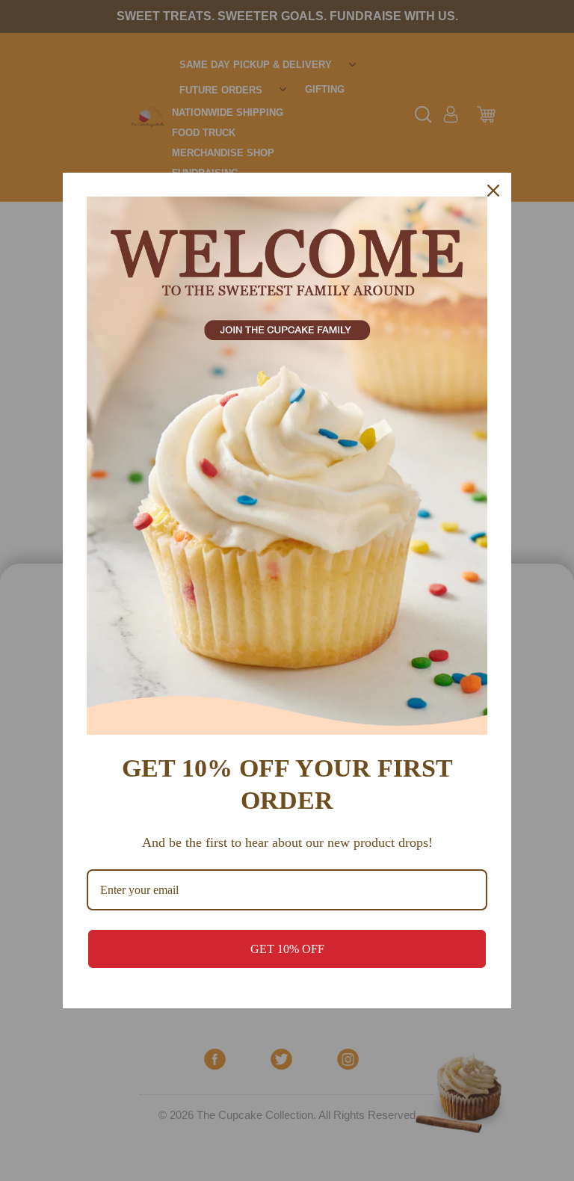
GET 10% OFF (287, 949)
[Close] (493, 191)
